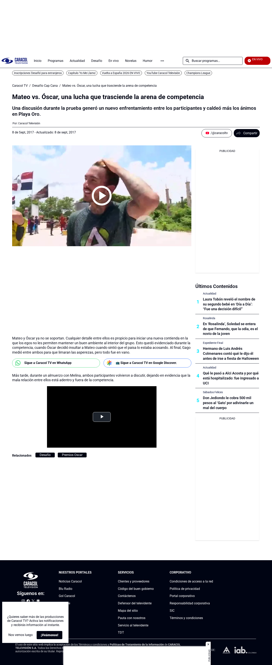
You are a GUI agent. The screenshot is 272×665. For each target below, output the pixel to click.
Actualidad (209, 293)
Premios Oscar (72, 455)
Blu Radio (65, 589)
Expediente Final (213, 342)
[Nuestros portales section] (93, 573)
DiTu (62, 610)
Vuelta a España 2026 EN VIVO (121, 73)
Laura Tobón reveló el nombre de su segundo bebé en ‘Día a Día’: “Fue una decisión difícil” (229, 304)
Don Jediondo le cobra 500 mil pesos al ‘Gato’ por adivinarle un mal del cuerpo (228, 403)
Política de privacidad (185, 589)
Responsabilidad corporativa (190, 603)
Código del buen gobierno (136, 589)
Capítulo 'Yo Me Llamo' (82, 73)
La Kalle (64, 603)
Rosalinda (209, 318)
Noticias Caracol (70, 581)
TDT (121, 633)
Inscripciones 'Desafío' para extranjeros (38, 73)
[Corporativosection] (212, 573)
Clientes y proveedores (133, 581)
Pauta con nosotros (131, 618)
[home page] (14, 61)
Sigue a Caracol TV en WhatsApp (47, 363)
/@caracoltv (219, 133)
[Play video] (102, 196)
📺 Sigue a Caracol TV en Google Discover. (146, 363)
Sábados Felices (213, 392)
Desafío (45, 455)
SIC (172, 610)
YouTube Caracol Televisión (163, 73)
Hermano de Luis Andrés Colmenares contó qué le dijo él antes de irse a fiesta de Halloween (231, 353)
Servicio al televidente (133, 625)
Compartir (250, 133)
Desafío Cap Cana (45, 86)
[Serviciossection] (152, 573)
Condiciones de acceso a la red (191, 581)
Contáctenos (127, 596)
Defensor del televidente (135, 603)
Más (162, 60)
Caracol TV (20, 86)
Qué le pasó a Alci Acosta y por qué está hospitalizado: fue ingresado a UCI (231, 378)
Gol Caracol (67, 596)
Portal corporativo (182, 596)
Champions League (198, 73)
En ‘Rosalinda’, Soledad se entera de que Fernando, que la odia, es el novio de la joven (230, 329)
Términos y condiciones (186, 618)
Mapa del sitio (128, 610)
